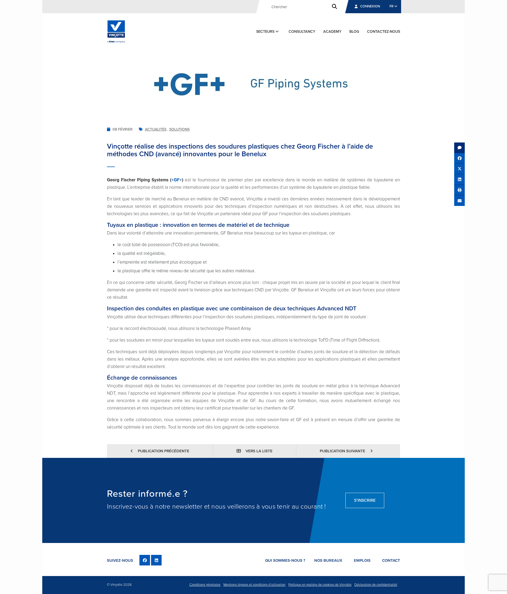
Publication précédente (163, 451)
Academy (332, 31)
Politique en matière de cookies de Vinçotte (319, 585)
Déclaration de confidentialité (375, 585)
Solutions (179, 129)
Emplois (362, 560)
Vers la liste (259, 451)
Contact (391, 560)
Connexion (370, 6)
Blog (354, 31)
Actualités (155, 129)
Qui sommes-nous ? (285, 560)
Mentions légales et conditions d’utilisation (254, 585)
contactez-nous (383, 31)
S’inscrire (364, 500)
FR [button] (391, 6)
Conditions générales (204, 585)
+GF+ (176, 180)
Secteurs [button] (265, 31)
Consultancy (302, 31)
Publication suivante (343, 451)
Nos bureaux (328, 560)
